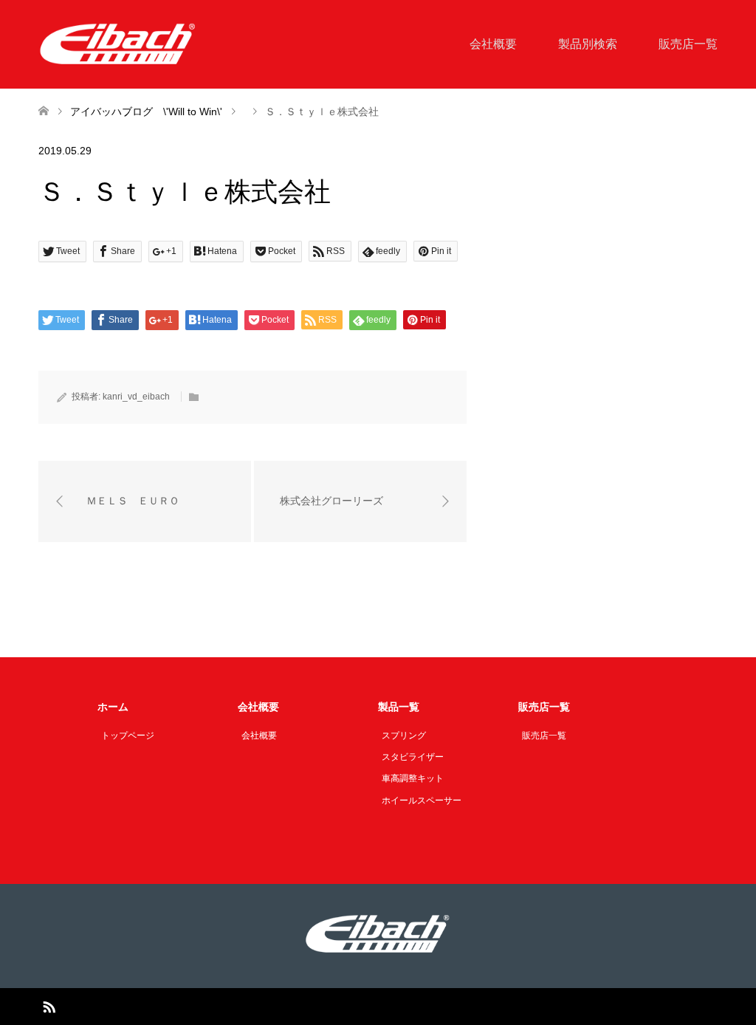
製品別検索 (587, 44)
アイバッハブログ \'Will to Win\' (146, 111)
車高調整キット (413, 778)
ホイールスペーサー (421, 800)
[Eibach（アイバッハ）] (118, 43)
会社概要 (493, 44)
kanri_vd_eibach (136, 396)
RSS (49, 1006)
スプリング (404, 735)
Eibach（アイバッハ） (360, 1006)
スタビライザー (413, 757)
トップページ (127, 735)
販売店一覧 (688, 44)
